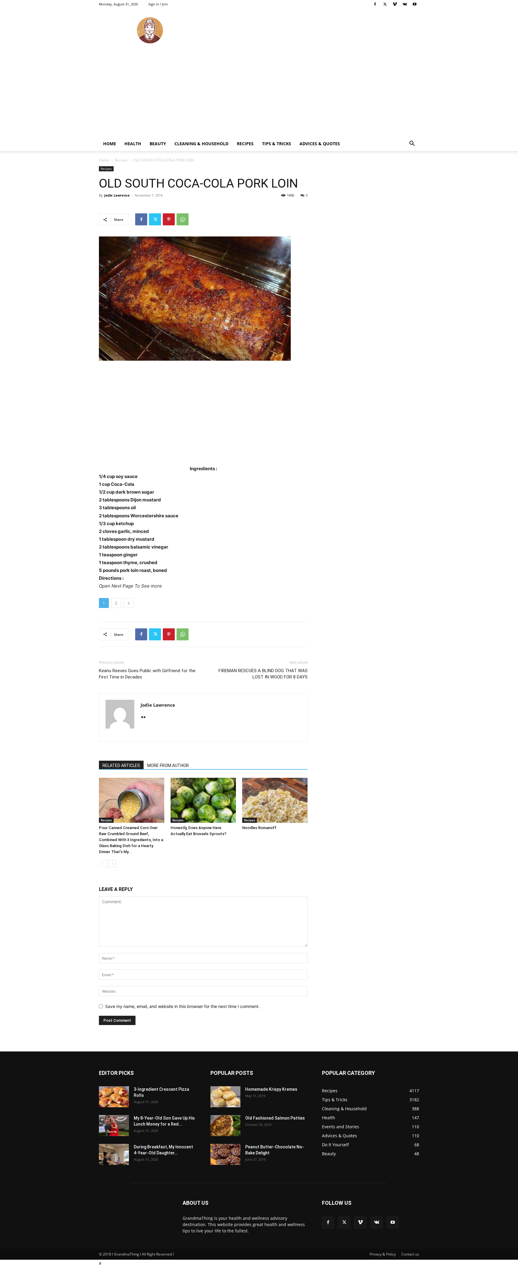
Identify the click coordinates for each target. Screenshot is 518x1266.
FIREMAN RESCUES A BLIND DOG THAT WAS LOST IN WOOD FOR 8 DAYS (263, 674)
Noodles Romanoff (259, 827)
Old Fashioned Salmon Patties (275, 1118)
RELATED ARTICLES (121, 765)
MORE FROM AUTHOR (168, 765)
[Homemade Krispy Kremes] (225, 1096)
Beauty (158, 143)
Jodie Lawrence (117, 195)
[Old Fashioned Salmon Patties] (225, 1125)
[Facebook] (375, 4)
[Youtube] (414, 4)
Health (132, 143)
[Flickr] (145, 717)
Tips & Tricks (276, 143)
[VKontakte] (404, 4)
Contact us (410, 1254)
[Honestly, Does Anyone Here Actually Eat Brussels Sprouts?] (203, 800)
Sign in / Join (158, 4)
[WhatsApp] (183, 219)
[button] (412, 144)
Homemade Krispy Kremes (271, 1089)
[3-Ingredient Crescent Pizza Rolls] (114, 1096)
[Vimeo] (394, 4)
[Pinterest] (169, 219)
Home (109, 143)
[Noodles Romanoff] (275, 800)
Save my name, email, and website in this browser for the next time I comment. (182, 1006)
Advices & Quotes (319, 143)
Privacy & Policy (383, 1254)
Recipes (245, 143)
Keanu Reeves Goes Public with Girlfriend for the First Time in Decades (147, 674)
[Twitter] (384, 4)
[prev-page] (102, 864)
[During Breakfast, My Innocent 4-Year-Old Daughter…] (114, 1154)
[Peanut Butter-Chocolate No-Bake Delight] (225, 1154)
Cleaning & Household (201, 143)
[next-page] (112, 864)
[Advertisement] (259, 92)
